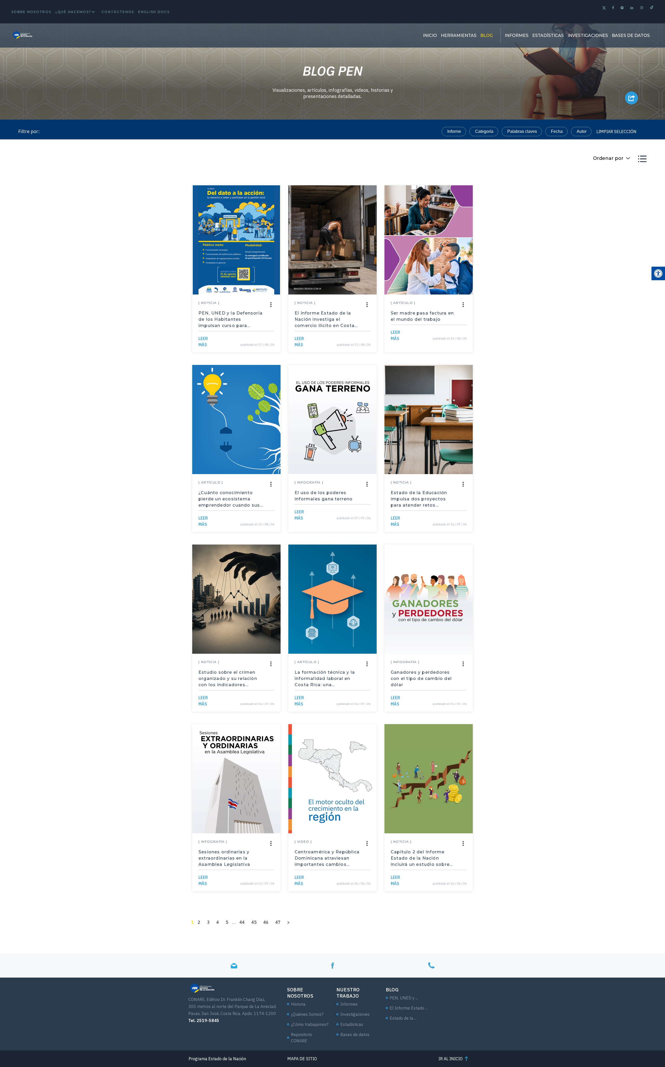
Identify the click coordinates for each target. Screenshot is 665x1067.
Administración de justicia (82, 257)
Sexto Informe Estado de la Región (91, 486)
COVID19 (600, 577)
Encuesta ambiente (180, 326)
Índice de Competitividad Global (500, 383)
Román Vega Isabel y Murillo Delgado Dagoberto (540, 314)
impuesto (67, 200)
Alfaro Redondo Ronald (541, 303)
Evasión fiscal (501, 371)
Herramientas (458, 35)
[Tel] (431, 965)
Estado (179, 234)
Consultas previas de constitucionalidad (513, 543)
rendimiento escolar (77, 337)
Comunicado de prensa (164, 268)
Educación (145, 577)
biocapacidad (555, 383)
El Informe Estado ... (409, 1008)
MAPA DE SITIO (302, 1058)
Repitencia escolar (551, 360)
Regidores (523, 520)
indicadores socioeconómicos (86, 383)
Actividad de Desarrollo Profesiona (91, 211)
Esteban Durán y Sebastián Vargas (155, 200)
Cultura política (108, 543)
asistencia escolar (598, 360)
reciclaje (578, 200)
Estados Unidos (506, 326)
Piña (527, 497)
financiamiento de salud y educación (92, 371)
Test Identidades (604, 531)
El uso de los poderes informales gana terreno (324, 495)
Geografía (116, 280)
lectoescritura (71, 463)
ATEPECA (605, 474)
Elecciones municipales (593, 371)
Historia (298, 1004)
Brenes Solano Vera (77, 223)
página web (556, 520)
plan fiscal (68, 303)
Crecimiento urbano (576, 348)
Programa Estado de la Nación (87, 234)
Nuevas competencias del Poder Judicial (96, 554)
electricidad (582, 429)
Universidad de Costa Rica (84, 474)
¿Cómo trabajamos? (309, 1024)
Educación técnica (598, 520)
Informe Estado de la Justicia (514, 474)
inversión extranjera (498, 417)
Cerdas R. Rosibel (76, 280)
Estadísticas (548, 35)
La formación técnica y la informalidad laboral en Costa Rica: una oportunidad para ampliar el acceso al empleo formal (327, 679)
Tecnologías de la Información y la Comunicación (104, 326)
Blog (486, 35)
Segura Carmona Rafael (132, 223)
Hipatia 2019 (500, 509)
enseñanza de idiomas (112, 303)
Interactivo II (143, 463)
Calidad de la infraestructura (175, 246)
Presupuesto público (140, 234)
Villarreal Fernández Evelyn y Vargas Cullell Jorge (105, 268)
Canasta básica (177, 543)
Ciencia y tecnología (542, 337)
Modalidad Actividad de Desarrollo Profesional (179, 211)
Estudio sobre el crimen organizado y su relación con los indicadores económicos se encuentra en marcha (229, 679)
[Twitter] (604, 8)
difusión (122, 268)
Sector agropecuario (77, 348)
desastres (68, 440)
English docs (154, 12)
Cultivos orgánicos (552, 600)
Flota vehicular (585, 566)
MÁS (203, 341)
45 (254, 922)
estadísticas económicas (517, 406)
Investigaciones (588, 35)
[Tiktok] (652, 8)
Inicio (430, 35)
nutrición (592, 417)
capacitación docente (146, 383)
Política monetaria (492, 497)
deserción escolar (512, 303)
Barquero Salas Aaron (485, 200)
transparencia (71, 314)
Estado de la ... (403, 1018)
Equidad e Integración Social (114, 497)
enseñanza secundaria (499, 360)
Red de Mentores (541, 509)
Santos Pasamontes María (83, 303)
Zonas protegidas (560, 497)
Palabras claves (522, 131)
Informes (516, 35)
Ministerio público (128, 600)
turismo (107, 429)
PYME (548, 303)
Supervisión (502, 463)
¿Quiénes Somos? (307, 1014)
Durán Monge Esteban (566, 291)
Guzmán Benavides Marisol (84, 314)
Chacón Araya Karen (512, 280)
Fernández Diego (549, 223)
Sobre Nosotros (31, 12)
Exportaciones (564, 394)
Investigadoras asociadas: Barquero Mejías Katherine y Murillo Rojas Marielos (131, 211)
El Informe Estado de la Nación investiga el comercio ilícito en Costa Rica (325, 320)
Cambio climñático (115, 406)
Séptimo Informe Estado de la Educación (147, 451)
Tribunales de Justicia (79, 600)
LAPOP (142, 543)
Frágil (609, 486)
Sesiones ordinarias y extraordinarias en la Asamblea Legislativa (224, 858)
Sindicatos (590, 291)
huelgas (559, 291)
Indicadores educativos (505, 211)
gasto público (142, 314)
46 (266, 922)
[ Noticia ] (208, 303)
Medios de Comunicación (576, 440)
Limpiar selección (616, 131)
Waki (119, 417)
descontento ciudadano (80, 394)
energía (589, 383)
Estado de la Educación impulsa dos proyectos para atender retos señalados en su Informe (420, 499)
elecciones (544, 326)
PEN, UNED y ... (404, 997)
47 (278, 922)
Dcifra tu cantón (73, 509)
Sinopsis (162, 497)
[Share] (271, 304)
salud (534, 291)
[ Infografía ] (309, 482)
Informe (454, 131)
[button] (658, 273)
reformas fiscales (496, 348)
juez (506, 337)
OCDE (162, 566)
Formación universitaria (571, 451)
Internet (519, 531)
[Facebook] (613, 8)
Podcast (66, 497)
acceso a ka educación (80, 417)
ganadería (151, 348)
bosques (153, 406)
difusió (568, 280)
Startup (573, 303)
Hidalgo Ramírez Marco (542, 200)
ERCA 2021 (70, 543)
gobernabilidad (115, 509)
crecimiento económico (148, 429)
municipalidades (543, 371)
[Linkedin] (632, 8)
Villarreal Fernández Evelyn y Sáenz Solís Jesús (543, 211)
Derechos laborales (133, 394)
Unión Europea (568, 474)
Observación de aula (566, 234)
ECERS (128, 246)
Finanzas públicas (505, 577)
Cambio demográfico (153, 531)
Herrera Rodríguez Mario (82, 291)
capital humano (501, 291)
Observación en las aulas (516, 440)
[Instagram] (642, 8)
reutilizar (492, 200)
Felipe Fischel (573, 268)
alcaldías (590, 600)
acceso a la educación (138, 360)
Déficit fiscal (523, 257)
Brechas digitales (127, 566)
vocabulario (107, 463)
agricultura (119, 348)
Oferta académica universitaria (492, 429)
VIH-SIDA (562, 406)
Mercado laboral (74, 531)
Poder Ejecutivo (604, 497)
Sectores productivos (78, 566)
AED (501, 612)
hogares (482, 394)
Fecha (557, 131)
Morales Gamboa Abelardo (493, 223)
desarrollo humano (76, 280)
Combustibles (71, 406)
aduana (96, 200)
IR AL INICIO (450, 1058)
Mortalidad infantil (148, 589)
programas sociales (157, 371)
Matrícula (548, 211)
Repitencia (580, 211)
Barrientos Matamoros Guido (156, 234)
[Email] (233, 965)
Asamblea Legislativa (497, 223)
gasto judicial (546, 429)
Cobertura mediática (77, 451)
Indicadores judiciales (589, 246)
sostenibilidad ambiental (596, 337)
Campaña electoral (584, 326)
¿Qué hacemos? (73, 12)
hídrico (153, 200)
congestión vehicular (151, 291)
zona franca (601, 394)
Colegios (491, 520)
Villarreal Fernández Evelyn (571, 280)
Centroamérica (160, 612)
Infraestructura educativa (153, 223)
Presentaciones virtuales (574, 554)
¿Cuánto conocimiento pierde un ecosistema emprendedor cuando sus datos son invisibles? (229, 499)
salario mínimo (178, 394)
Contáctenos (118, 12)
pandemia (167, 600)
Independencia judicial (481, 246)
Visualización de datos (144, 520)
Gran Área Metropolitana (81, 360)
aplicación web (73, 429)
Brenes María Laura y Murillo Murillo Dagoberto (102, 326)
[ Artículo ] (403, 303)
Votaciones (146, 486)
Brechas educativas (557, 531)
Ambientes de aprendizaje (83, 246)
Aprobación (69, 223)
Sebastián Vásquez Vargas (84, 200)
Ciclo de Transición (515, 234)
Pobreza (175, 314)
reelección (68, 612)
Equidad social (164, 440)
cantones (495, 268)
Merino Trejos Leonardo (146, 314)
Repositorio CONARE (301, 1037)
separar (521, 200)
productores (579, 268)
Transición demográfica (556, 577)
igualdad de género (537, 612)
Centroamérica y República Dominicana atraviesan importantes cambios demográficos (327, 858)
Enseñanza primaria (164, 303)
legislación (535, 348)
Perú (147, 257)
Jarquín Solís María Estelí (507, 291)
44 (242, 922)
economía (151, 337)
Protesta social (178, 257)
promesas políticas (520, 394)
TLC (178, 337)
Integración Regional (512, 566)
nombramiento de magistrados (559, 223)
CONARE (111, 531)
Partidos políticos (158, 509)
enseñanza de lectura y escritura (506, 451)
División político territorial (161, 280)
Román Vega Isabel (137, 291)
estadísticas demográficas (161, 417)
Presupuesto (605, 303)
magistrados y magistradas (83, 234)
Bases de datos (631, 35)
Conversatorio (493, 589)
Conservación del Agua (80, 268)
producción (119, 337)
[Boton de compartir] (631, 97)
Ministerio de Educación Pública (88, 291)
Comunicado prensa (536, 268)
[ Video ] (303, 841)
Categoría (484, 131)
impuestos (106, 314)
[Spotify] (622, 8)
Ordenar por (608, 158)
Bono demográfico (564, 257)
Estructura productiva (570, 486)
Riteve (112, 589)
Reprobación (105, 223)
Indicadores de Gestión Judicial (176, 554)
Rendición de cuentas (536, 246)
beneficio (124, 200)
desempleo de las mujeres (524, 280)
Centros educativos (544, 463)
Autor (582, 131)
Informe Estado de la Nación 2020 (90, 577)
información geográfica (112, 612)
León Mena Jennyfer (140, 303)
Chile (124, 257)
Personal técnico (522, 554)
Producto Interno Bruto (549, 417)
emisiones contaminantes (113, 440)
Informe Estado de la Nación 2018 (153, 474)
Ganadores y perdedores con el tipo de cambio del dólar (421, 678)
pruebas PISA (534, 314)
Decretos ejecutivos (559, 589)
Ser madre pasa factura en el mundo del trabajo (422, 316)
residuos (549, 200)
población (603, 257)
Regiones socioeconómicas (84, 520)
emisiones (608, 200)
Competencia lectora (489, 314)
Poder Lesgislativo (76, 589)
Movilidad (529, 486)
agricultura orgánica (503, 600)
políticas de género (585, 612)
